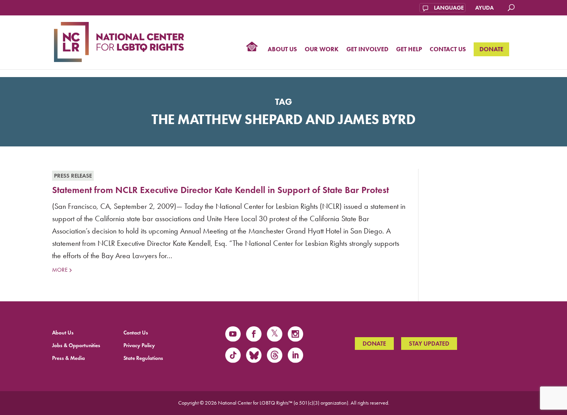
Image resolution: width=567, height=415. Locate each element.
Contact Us (448, 49)
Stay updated (429, 343)
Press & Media (68, 358)
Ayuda (484, 7)
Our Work (322, 49)
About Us (282, 49)
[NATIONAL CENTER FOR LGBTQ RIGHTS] (119, 40)
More (60, 269)
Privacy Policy (139, 345)
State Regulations (143, 358)
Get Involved (367, 49)
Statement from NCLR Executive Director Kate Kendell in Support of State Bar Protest (220, 189)
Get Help (409, 49)
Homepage (252, 47)
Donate (491, 49)
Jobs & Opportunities (76, 345)
